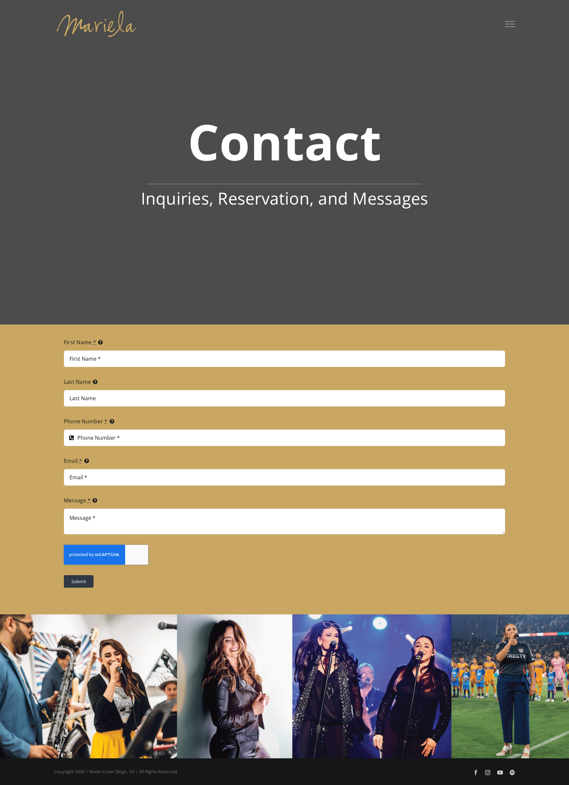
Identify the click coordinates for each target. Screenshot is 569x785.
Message (77, 500)
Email (73, 460)
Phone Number (85, 421)
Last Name (77, 381)
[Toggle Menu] (510, 24)
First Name (80, 342)
